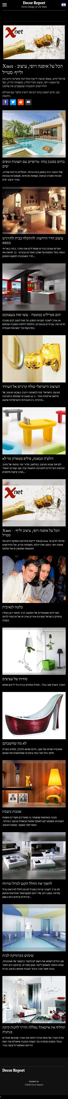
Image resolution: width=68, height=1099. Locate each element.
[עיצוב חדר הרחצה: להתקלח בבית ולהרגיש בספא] (34, 210)
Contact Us (34, 1081)
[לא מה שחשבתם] (34, 715)
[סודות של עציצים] (34, 651)
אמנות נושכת (11, 811)
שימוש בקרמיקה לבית (18, 955)
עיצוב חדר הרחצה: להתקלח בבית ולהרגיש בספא (32, 240)
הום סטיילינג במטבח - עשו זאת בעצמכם (31, 314)
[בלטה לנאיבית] (34, 579)
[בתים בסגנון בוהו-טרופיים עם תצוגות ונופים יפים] (34, 134)
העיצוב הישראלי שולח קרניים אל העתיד (31, 386)
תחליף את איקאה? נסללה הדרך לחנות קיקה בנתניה (33, 1029)
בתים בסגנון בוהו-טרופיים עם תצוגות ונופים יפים (33, 164)
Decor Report (34, 3)
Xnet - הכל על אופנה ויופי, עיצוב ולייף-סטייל (31, 532)
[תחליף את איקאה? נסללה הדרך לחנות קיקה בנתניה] (34, 999)
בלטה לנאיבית (12, 607)
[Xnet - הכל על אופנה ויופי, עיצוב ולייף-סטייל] (34, 502)
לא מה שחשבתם (14, 743)
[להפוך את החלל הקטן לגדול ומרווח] (34, 855)
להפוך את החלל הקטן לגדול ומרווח (27, 883)
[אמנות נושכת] (34, 783)
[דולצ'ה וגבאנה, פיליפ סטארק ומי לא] (34, 430)
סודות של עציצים (14, 678)
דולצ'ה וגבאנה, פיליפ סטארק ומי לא (27, 458)
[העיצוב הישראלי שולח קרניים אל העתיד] (34, 358)
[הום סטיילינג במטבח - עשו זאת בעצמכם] (34, 287)
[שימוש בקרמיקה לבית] (34, 927)
